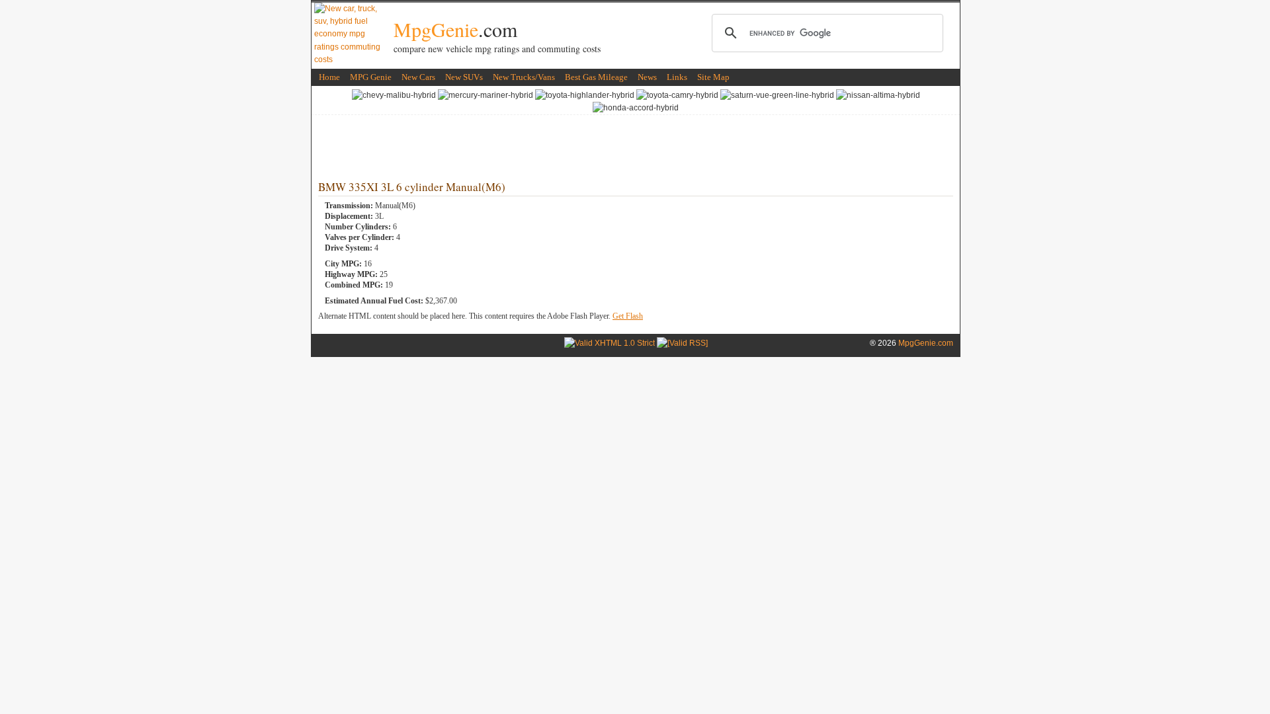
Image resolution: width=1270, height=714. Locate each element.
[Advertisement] (635, 145)
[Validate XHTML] (609, 343)
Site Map (713, 77)
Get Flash (628, 316)
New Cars (418, 77)
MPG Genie (371, 77)
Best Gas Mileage (596, 77)
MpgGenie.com (925, 343)
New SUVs (464, 77)
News (647, 77)
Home (329, 77)
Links (677, 77)
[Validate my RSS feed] (682, 343)
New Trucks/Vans (524, 77)
